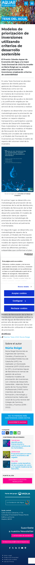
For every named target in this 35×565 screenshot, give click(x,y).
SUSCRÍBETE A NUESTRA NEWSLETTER (17, 481)
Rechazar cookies (19, 308)
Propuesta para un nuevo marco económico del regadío (21, 455)
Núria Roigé (13, 348)
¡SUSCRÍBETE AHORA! (17, 422)
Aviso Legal (8, 555)
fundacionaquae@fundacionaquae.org (16, 542)
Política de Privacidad (11, 557)
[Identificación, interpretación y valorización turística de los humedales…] (6, 443)
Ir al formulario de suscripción (22, 535)
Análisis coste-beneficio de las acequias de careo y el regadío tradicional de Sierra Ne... (21, 466)
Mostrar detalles (23, 286)
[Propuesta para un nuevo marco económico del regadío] (6, 454)
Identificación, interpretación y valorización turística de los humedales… (20, 445)
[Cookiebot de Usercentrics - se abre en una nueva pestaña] (25, 254)
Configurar (18, 301)
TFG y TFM (14, 461)
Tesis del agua (15, 440)
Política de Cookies (10, 559)
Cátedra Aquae (15, 451)
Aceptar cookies (19, 293)
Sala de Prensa (9, 561)
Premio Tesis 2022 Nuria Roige (17, 337)
